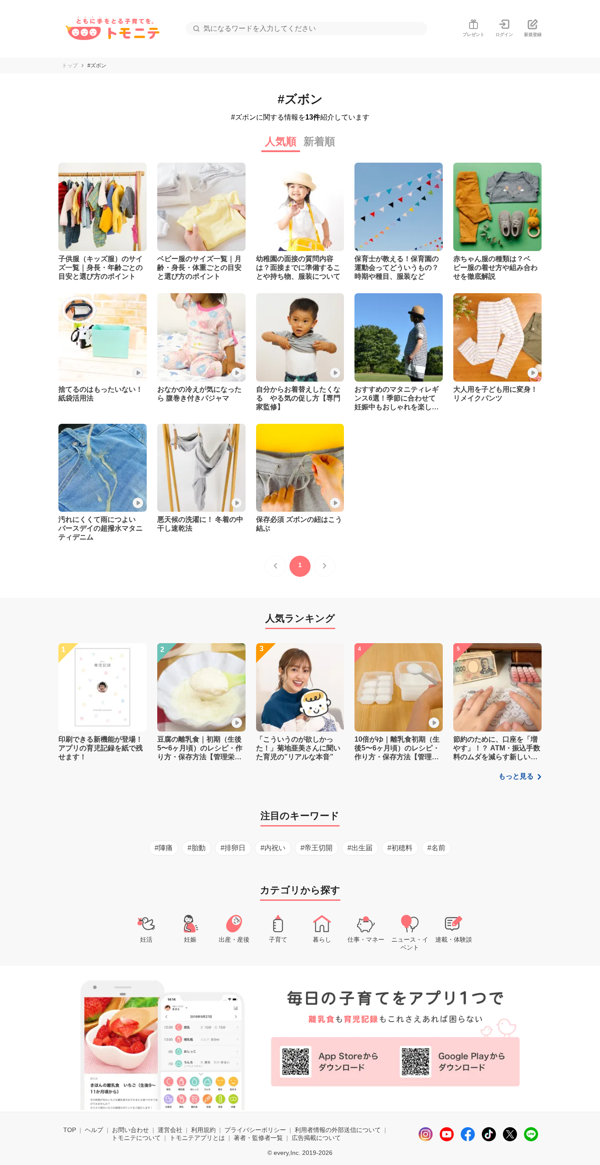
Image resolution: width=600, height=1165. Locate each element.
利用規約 (203, 1129)
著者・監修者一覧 (258, 1137)
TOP (69, 1129)
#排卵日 (233, 848)
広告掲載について (316, 1137)
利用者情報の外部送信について (338, 1129)
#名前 (436, 848)
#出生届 (359, 848)
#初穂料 (399, 848)
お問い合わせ (130, 1129)
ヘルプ (94, 1129)
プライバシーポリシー (255, 1129)
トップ (70, 65)
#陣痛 (164, 848)
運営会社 (170, 1129)
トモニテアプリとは (197, 1137)
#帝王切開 (316, 848)
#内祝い (273, 848)
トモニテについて (136, 1137)
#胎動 (197, 848)
